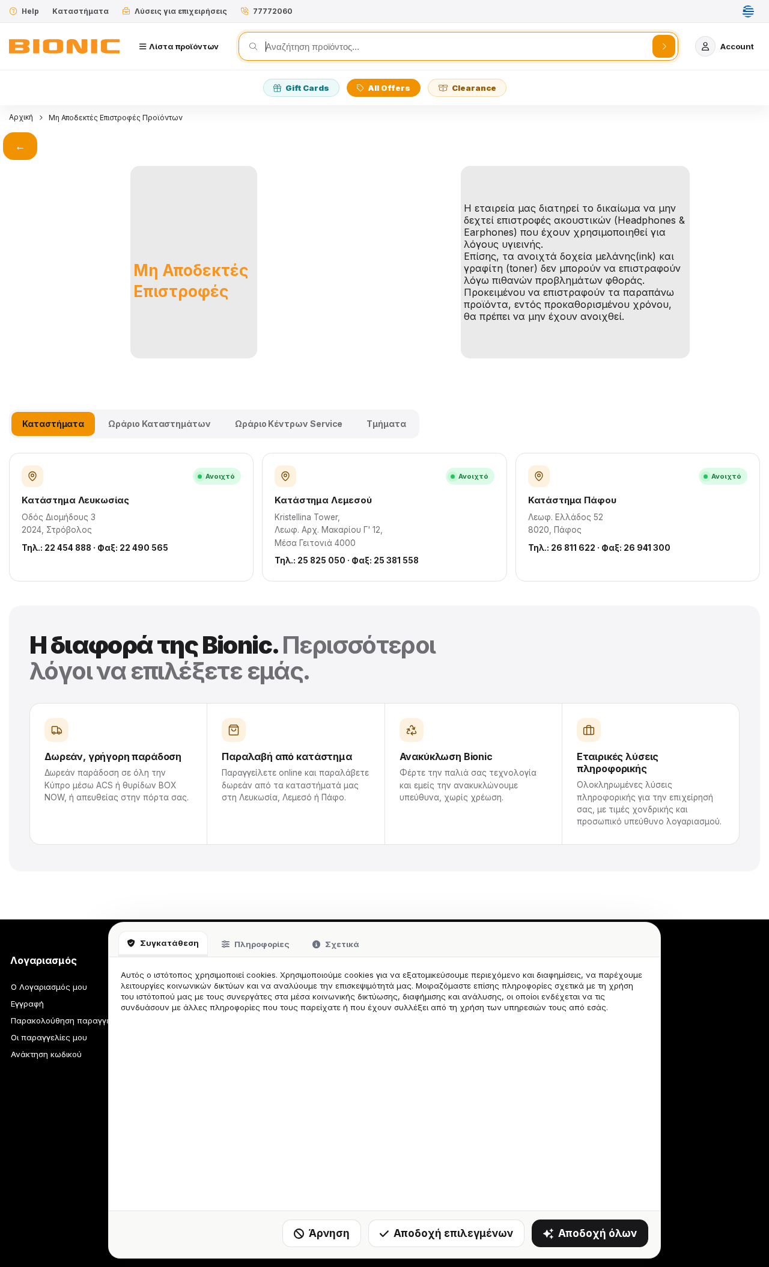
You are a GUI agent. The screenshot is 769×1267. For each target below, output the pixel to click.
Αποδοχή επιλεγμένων (453, 1233)
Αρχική (21, 116)
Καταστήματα (80, 11)
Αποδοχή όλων (597, 1233)
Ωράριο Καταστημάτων (159, 424)
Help (30, 11)
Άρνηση (329, 1233)
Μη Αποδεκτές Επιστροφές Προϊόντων (116, 117)
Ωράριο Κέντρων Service (288, 424)
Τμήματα (386, 424)
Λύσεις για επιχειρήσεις (181, 11)
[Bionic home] (64, 46)
